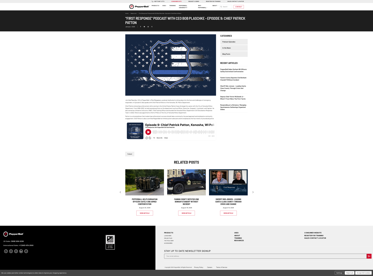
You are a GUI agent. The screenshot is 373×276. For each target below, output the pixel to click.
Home (127, 13)
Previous (120, 192)
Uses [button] (164, 5)
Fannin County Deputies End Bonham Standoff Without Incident (186, 201)
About (237, 236)
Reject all (349, 273)
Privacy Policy (198, 267)
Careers (209, 267)
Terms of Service (221, 267)
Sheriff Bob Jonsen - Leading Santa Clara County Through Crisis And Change (228, 201)
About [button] (214, 5)
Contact (238, 7)
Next (252, 192)
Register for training (313, 236)
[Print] (148, 26)
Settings (339, 273)
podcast (129, 154)
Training (238, 238)
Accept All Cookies (363, 273)
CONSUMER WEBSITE (313, 233)
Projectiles (168, 238)
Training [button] (172, 5)
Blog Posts (226, 54)
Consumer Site (176, 1)
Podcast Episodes (228, 42)
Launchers (167, 235)
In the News (226, 48)
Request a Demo (193, 1)
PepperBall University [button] (183, 6)
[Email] (144, 26)
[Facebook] (140, 26)
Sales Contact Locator (235, 1)
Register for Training (213, 1)
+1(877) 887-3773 (159, 1)
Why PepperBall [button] (202, 6)
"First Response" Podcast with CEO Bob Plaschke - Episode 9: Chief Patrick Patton (160, 13)
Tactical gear (168, 240)
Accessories (168, 243)
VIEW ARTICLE (144, 213)
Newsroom (134, 13)
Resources (239, 240)
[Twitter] (152, 26)
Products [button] (155, 5)
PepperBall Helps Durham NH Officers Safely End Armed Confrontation (144, 201)
